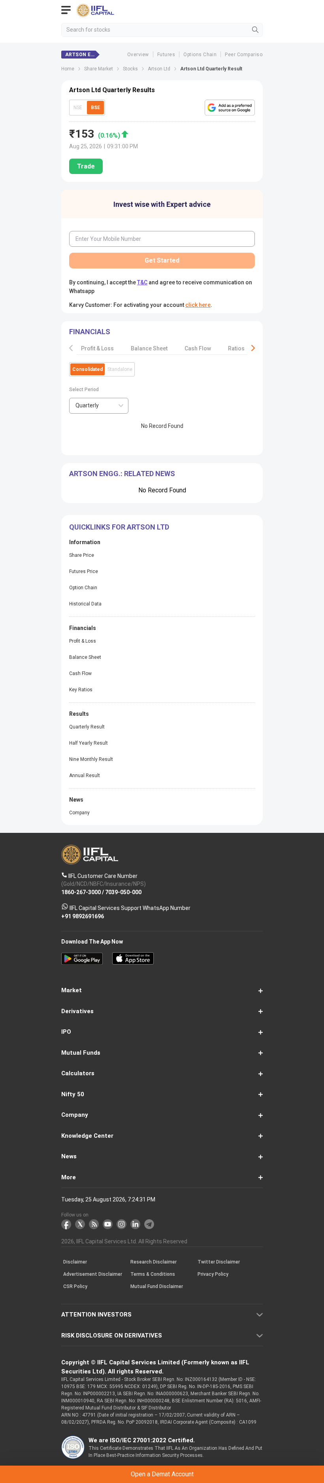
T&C (106, 775)
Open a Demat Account (162, 756)
